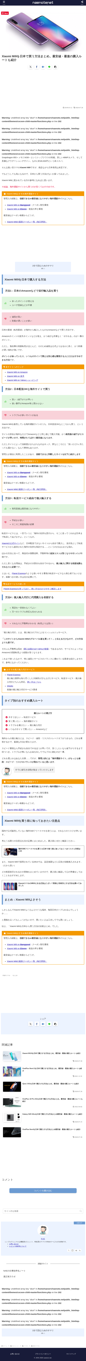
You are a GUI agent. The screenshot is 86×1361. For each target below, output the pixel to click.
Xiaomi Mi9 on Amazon (17, 372)
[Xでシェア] (30, 66)
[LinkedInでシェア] (52, 887)
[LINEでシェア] (49, 66)
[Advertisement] (43, 90)
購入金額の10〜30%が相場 (36, 649)
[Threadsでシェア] (33, 881)
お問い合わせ (14, 1244)
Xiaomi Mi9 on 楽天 (15, 376)
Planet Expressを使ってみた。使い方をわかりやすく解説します (32, 589)
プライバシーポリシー (43, 1354)
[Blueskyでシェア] (52, 875)
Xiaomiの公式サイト (11, 543)
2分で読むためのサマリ (43, 266)
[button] (55, 66)
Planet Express (18, 573)
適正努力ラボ (9, 1276)
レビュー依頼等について (17, 1246)
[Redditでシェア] (52, 881)
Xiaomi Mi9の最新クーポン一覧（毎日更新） (27, 222)
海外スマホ (6, 975)
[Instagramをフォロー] (72, 1250)
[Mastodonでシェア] (33, 875)
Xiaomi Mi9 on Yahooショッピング (22, 380)
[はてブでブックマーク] (43, 66)
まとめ (15, 975)
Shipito (10, 686)
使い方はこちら (34, 682)
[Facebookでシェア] (36, 66)
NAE (43, 1239)
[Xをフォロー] (68, 1250)
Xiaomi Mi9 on (18, 205)
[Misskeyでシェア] (71, 875)
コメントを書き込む (43, 1190)
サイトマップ (71, 1354)
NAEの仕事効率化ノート (14, 1271)
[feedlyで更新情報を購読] (76, 1250)
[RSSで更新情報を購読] (79, 1250)
